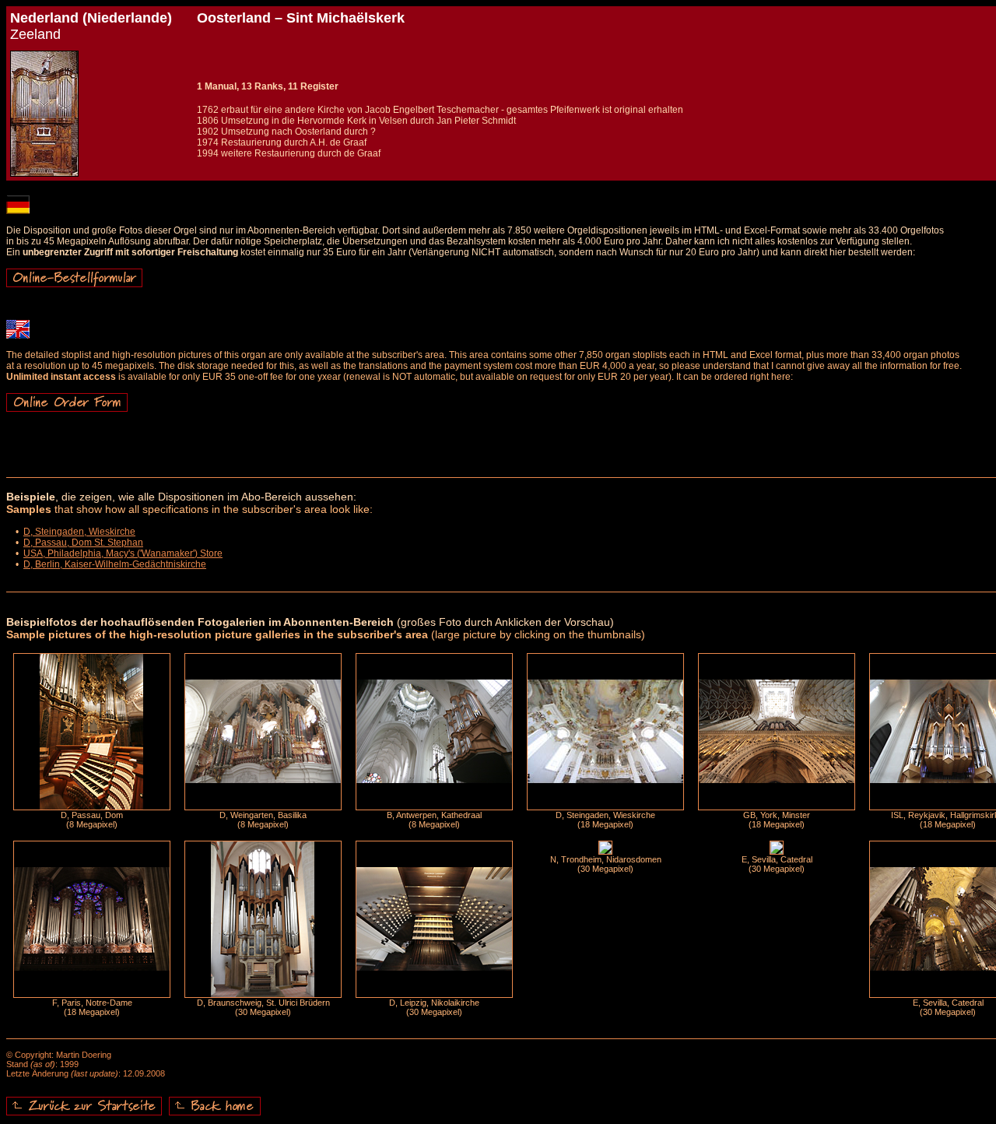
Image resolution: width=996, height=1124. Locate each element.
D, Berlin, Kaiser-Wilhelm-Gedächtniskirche (114, 564)
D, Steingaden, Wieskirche (79, 531)
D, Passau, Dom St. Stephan (83, 542)
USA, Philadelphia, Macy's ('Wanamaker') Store (123, 553)
